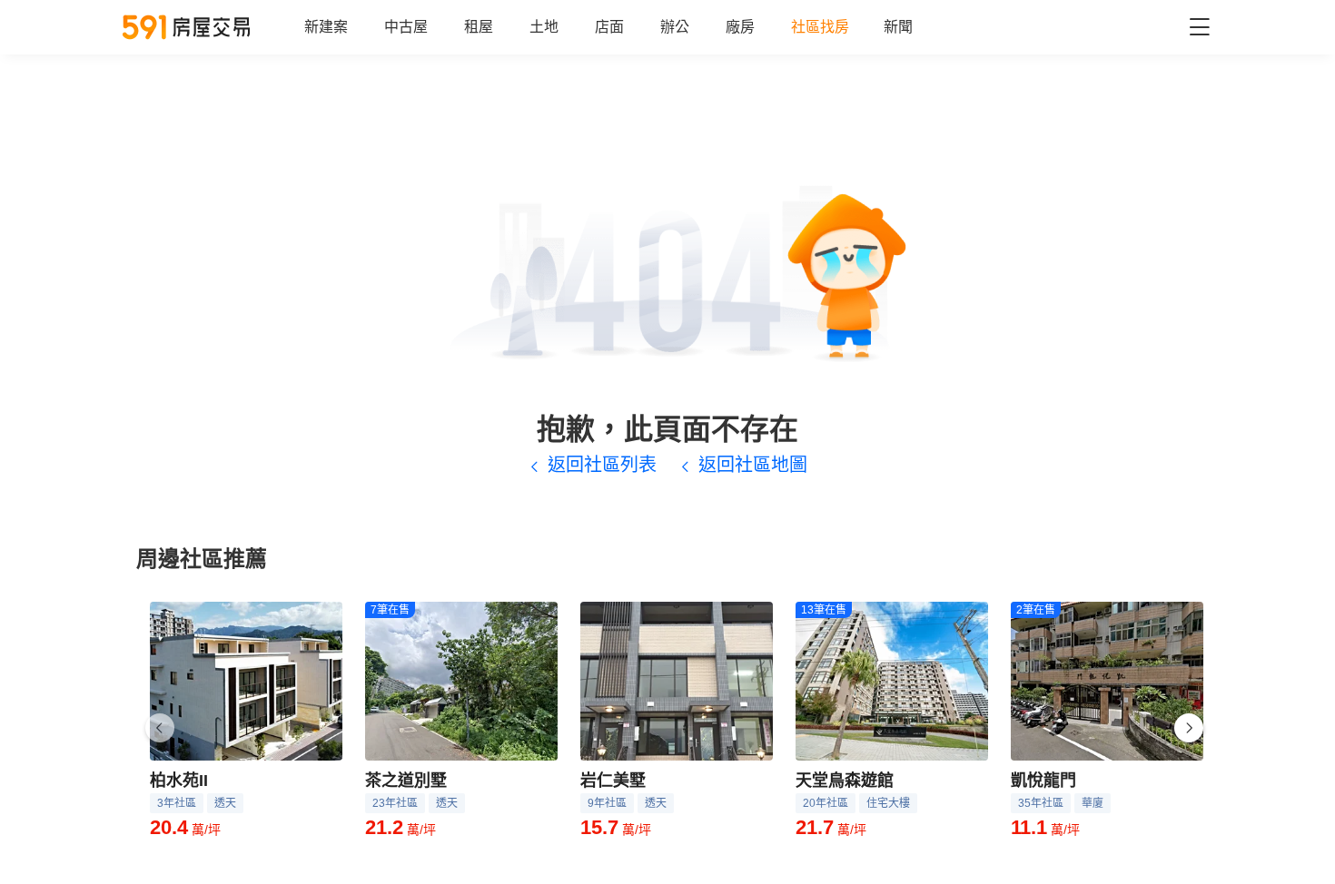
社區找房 (820, 26)
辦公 (674, 26)
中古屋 (406, 26)
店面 (609, 26)
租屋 (478, 26)
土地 (544, 26)
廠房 (740, 26)
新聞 (898, 26)
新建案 (326, 26)
